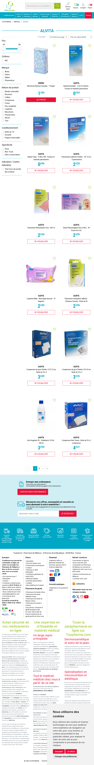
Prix (4, 41)
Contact (5, 581)
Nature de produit (10, 87)
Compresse (9, 100)
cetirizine (23, 706)
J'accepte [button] (59, 751)
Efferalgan (6, 698)
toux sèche (15, 702)
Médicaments (9, 15)
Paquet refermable (12, 138)
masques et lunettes (39, 754)
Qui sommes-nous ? (10, 576)
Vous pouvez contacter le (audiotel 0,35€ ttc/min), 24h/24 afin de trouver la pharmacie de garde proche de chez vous (34, 612)
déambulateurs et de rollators (43, 690)
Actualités (29, 561)
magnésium (8, 718)
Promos (88, 15)
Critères (6, 56)
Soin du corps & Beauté (44, 15)
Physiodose (9, 80)
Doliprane (19, 693)
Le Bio (81, 15)
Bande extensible (12, 91)
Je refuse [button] (71, 751)
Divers (7, 74)
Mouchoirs (9, 112)
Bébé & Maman (35, 15)
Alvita (7, 72)
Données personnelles (34, 581)
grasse (24, 702)
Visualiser (77, 100)
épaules (42, 652)
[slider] (4, 49)
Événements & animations (35, 565)
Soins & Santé (18, 15)
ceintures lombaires (39, 648)
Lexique (29, 568)
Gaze (7, 149)
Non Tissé (9, 152)
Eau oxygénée (10, 106)
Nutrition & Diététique (27, 15)
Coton (7, 103)
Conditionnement (10, 128)
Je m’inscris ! (67, 513)
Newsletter (6, 579)
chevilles (56, 652)
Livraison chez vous (80, 579)
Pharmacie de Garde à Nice (35, 592)
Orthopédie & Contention (65, 15)
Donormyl (5, 712)
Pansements (10, 115)
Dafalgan (17, 698)
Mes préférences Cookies (35, 585)
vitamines (12, 720)
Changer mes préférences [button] (66, 756)
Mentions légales (32, 579)
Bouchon (8, 94)
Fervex (20, 708)
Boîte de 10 (9, 132)
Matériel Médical (74, 15)
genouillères (53, 646)
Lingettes (8, 109)
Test (6, 121)
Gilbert (7, 77)
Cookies (29, 583)
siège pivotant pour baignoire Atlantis (44, 725)
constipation (5, 706)
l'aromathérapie (79, 690)
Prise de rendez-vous (33, 563)
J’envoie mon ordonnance (33, 492)
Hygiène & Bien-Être (55, 15)
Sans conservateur (12, 155)
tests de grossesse (23, 716)
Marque (17, 22)
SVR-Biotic (72, 665)
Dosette (8, 135)
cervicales (36, 652)
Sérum (7, 118)
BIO (6, 60)
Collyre (7, 97)
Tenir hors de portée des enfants (13, 170)
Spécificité (7, 145)
